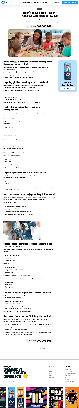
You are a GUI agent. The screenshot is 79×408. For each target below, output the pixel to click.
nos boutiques (26, 2)
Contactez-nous (68, 369)
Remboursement (68, 375)
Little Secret (51, 377)
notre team (33, 2)
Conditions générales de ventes (71, 379)
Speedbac (51, 369)
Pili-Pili (50, 373)
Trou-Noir (51, 379)
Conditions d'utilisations (69, 381)
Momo (50, 371)
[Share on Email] (48, 26)
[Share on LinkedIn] (40, 26)
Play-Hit (51, 375)
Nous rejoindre (40, 2)
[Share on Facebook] (43, 26)
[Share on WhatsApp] (45, 26)
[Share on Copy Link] (50, 26)
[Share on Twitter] (38, 26)
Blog (46, 2)
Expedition (67, 377)
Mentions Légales (68, 371)
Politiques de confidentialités (70, 373)
